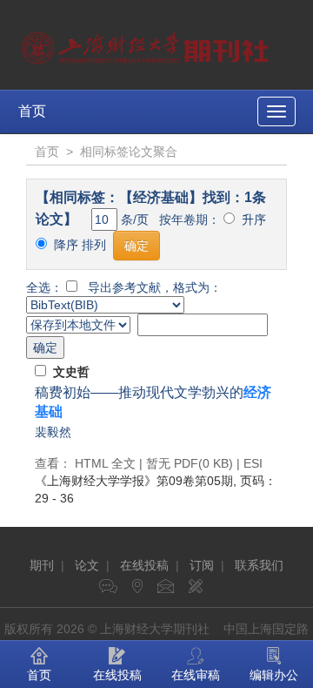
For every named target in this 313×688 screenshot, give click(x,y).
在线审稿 (195, 675)
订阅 (202, 565)
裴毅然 (53, 432)
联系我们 (259, 565)
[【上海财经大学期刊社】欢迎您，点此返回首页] (147, 44)
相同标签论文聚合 (128, 152)
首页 (32, 111)
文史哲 (71, 372)
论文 (87, 565)
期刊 (42, 565)
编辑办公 (274, 675)
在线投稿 (144, 565)
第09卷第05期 (134, 481)
